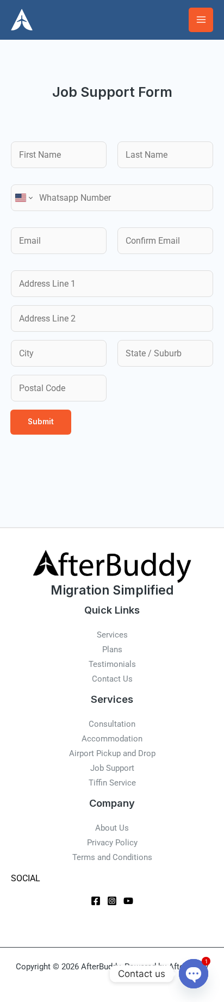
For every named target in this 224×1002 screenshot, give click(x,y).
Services (112, 635)
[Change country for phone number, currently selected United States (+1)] (23, 197)
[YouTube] (128, 901)
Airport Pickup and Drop (112, 753)
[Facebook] (96, 901)
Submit (41, 421)
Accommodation (112, 739)
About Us (112, 828)
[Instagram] (112, 901)
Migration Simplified (112, 590)
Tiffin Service (112, 783)
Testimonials (112, 664)
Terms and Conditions (112, 857)
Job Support (112, 768)
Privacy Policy (112, 843)
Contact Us (112, 679)
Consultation (112, 724)
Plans (112, 649)
